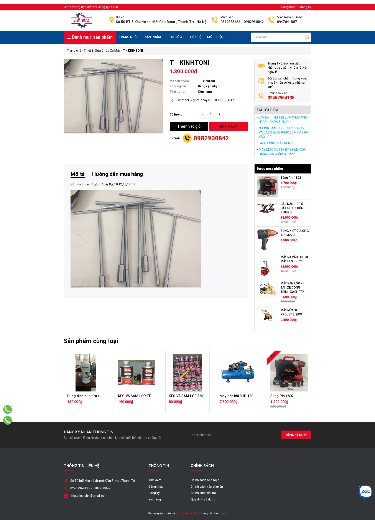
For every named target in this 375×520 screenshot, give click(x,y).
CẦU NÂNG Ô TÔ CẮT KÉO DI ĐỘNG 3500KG (293, 208)
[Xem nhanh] (86, 372)
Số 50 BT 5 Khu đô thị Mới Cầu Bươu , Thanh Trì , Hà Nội (161, 22)
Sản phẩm (153, 37)
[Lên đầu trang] (368, 361)
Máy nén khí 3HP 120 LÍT (239, 396)
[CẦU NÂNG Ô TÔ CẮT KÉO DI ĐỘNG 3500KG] (267, 207)
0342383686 (230, 22)
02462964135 (281, 98)
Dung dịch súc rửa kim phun (89, 396)
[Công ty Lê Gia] (82, 20)
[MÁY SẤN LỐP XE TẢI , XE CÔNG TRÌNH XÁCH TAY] (267, 288)
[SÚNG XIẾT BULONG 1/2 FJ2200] (267, 239)
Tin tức (176, 37)
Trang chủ (128, 37)
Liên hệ (195, 37)
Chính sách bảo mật (205, 480)
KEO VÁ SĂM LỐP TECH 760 (140, 396)
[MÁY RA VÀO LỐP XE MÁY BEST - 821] (265, 265)
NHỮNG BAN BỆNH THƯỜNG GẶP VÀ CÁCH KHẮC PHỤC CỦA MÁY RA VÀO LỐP (283, 133)
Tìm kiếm (154, 480)
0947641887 (287, 22)
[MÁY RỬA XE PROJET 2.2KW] (267, 314)
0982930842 (254, 22)
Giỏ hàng (154, 499)
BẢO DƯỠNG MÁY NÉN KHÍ (277, 143)
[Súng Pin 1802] (267, 186)
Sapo (223, 513)
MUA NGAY (228, 126)
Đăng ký (305, 7)
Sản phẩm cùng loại (91, 341)
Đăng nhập (288, 7)
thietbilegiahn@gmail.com (88, 495)
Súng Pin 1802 (291, 177)
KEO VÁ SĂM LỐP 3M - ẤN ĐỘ (192, 396)
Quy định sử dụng (203, 499)
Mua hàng (86, 404)
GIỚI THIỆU (215, 37)
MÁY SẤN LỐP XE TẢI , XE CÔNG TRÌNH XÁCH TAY (292, 288)
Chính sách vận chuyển (207, 486)
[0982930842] (7, 420)
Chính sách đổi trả (203, 493)
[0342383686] (7, 409)
